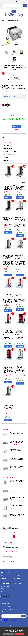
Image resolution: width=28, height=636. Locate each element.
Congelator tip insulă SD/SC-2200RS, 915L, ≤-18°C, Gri (16, 450)
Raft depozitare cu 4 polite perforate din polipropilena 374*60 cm (17, 481)
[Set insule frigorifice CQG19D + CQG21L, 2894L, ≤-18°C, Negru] (5, 443)
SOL (2, 591)
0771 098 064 (10, 609)
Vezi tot (22, 563)
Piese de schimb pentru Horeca (13, 20)
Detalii (20, 631)
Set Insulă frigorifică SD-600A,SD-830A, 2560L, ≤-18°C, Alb (17, 433)
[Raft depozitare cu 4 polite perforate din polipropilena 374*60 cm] (5, 482)
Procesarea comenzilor (9, 151)
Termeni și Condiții (18, 583)
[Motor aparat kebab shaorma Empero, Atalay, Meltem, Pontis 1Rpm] (14, 47)
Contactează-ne (17, 581)
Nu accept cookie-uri (8, 634)
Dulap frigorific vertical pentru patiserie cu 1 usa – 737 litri (17, 506)
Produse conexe (7, 142)
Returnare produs (18, 578)
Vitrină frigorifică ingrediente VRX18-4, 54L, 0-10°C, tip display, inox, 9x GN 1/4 (17, 459)
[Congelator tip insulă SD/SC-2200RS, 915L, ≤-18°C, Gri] (5, 451)
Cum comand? (6, 145)
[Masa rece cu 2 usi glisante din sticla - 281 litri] (5, 499)
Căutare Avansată (5, 583)
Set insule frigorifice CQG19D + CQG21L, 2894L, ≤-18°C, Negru (17, 442)
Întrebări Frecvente (18, 575)
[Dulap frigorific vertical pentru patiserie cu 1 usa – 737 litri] (5, 507)
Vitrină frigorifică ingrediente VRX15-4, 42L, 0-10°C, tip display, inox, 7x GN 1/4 (17, 467)
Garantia (5, 157)
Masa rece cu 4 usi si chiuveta (15, 489)
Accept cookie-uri (19, 634)
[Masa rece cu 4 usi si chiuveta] (5, 490)
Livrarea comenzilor (8, 154)
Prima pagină (3, 20)
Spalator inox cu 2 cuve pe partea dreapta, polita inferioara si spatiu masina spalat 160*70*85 (17, 515)
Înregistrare (3, 578)
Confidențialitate (5, 586)
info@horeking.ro (10, 606)
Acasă (2, 575)
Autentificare (4, 581)
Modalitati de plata (8, 148)
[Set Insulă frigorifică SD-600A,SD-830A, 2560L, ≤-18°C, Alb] (5, 434)
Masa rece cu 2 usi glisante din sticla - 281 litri (17, 498)
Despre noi (5, 160)
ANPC (2, 588)
